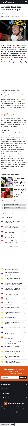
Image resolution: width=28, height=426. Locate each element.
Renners (4, 389)
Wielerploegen (6, 384)
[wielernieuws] (14, 403)
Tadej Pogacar (20, 99)
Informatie (5, 393)
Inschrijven (23, 377)
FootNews (16, 418)
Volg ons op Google (8, 13)
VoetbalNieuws (23, 418)
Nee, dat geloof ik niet (12, 208)
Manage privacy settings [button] (7, 424)
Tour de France (16, 47)
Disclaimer (10, 418)
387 (3, 18)
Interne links (5, 397)
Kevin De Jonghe (6, 16)
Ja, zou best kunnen (11, 205)
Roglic (3, 213)
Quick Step (9, 213)
